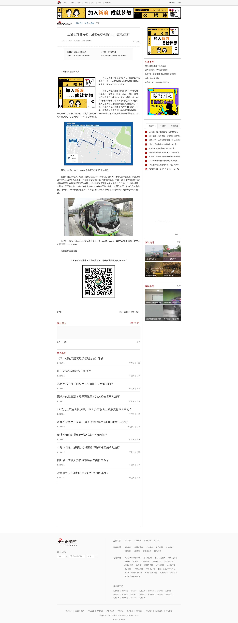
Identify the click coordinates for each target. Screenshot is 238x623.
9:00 (89, 556)
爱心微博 (159, 547)
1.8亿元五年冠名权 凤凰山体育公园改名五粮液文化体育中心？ (94, 409)
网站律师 (149, 611)
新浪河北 (134, 594)
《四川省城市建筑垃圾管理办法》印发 (80, 358)
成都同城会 (147, 551)
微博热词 (174, 126)
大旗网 (127, 561)
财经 (72, 3)
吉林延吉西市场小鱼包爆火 (155, 66)
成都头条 (149, 547)
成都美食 (169, 547)
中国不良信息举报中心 (166, 569)
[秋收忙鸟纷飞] (172, 262)
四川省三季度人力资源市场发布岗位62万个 (83, 460)
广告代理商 (110, 611)
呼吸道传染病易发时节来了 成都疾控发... (165, 152)
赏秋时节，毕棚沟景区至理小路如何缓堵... (165, 140)
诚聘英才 (139, 611)
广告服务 (100, 611)
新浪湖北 (116, 594)
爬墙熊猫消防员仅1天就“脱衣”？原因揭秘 (82, 434)
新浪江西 (116, 598)
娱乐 (92, 3)
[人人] (64, 312)
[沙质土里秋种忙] (154, 246)
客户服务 (130, 611)
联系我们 (120, 611)
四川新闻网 (147, 558)
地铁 (137, 312)
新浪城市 (116, 591)
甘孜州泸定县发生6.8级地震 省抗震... (163, 144)
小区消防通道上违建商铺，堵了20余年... (164, 165)
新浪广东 (151, 591)
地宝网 (138, 565)
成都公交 (127, 312)
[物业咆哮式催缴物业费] (161, 290)
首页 (59, 556)
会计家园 (127, 569)
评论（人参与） (87, 41)
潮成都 (137, 551)
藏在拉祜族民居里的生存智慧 (156, 70)
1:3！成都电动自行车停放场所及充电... (164, 161)
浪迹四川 (127, 551)
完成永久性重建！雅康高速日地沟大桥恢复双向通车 (88, 396)
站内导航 (108, 3)
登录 (58, 342)
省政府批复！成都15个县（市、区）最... (164, 169)
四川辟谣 (147, 541)
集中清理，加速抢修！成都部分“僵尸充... (165, 136)
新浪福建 (168, 591)
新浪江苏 (160, 594)
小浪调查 (137, 541)
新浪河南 (125, 591)
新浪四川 (64, 23)
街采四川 (127, 541)
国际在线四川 (169, 561)
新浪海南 (125, 598)
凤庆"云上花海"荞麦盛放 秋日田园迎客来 (161, 74)
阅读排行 (152, 126)
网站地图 (91, 611)
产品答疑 (169, 611)
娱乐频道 (157, 551)
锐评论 (156, 541)
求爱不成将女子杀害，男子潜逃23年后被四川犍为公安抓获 (92, 422)
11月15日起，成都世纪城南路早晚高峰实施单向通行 (88, 447)
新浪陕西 (142, 594)
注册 (179, 3)
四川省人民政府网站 (132, 558)
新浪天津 (142, 591)
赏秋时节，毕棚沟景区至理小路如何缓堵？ (83, 472)
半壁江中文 (138, 569)
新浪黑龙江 (169, 594)
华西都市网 (145, 561)
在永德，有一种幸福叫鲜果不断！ (158, 82)
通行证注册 (159, 611)
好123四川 (160, 565)
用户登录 (172, 3)
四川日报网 (148, 565)
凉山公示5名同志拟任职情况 (74, 371)
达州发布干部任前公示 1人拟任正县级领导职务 (85, 383)
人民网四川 (156, 561)
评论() (131, 363)
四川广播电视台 (151, 573)
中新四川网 (150, 569)
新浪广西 (142, 598)
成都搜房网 (171, 565)
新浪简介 (69, 611)
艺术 (86, 3)
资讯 (65, 3)
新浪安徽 (151, 594)
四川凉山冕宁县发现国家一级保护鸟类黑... (165, 157)
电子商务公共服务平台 (168, 573)
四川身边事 (138, 547)
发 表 (138, 342)
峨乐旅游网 (128, 565)
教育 (99, 3)
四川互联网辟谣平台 (132, 576)
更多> (179, 242)
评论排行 (163, 126)
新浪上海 (134, 591)
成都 (92, 23)
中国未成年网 (160, 558)
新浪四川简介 (79, 611)
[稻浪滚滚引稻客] (154, 262)
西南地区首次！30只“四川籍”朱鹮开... (163, 132)
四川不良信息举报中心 (133, 573)
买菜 (132, 312)
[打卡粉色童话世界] (172, 246)
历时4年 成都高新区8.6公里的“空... (162, 148)
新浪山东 (134, 598)
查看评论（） (135, 323)
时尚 (79, 3)
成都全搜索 (172, 558)
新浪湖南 (125, 594)
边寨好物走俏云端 (152, 78)
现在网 (135, 561)
